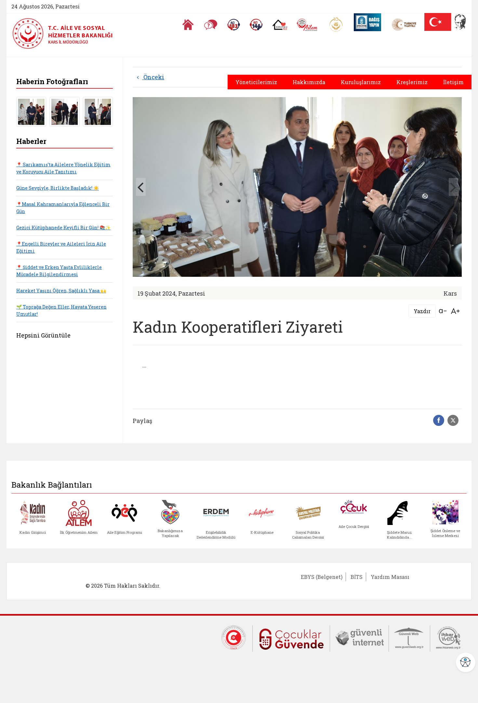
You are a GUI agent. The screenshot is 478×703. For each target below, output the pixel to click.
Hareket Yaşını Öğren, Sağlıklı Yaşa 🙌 (61, 291)
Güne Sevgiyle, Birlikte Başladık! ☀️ (57, 188)
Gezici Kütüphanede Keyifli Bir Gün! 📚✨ (63, 227)
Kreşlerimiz (412, 82)
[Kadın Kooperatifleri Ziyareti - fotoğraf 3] (98, 111)
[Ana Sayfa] (187, 24)
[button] (453, 187)
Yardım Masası (390, 576)
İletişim (453, 82)
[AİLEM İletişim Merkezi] (307, 24)
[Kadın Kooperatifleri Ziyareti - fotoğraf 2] (64, 111)
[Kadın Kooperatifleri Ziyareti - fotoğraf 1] (31, 111)
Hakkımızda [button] (309, 82)
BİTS (357, 576)
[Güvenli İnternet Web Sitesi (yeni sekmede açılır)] (359, 637)
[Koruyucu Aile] (279, 24)
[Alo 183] (233, 25)
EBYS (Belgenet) (321, 576)
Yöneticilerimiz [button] (256, 82)
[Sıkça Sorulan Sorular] (210, 24)
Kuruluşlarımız (361, 82)
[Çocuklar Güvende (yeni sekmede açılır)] (291, 638)
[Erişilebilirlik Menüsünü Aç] (465, 662)
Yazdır (422, 311)
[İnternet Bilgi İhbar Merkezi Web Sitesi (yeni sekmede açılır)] (448, 637)
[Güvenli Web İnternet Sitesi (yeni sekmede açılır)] (409, 637)
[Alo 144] (256, 25)
